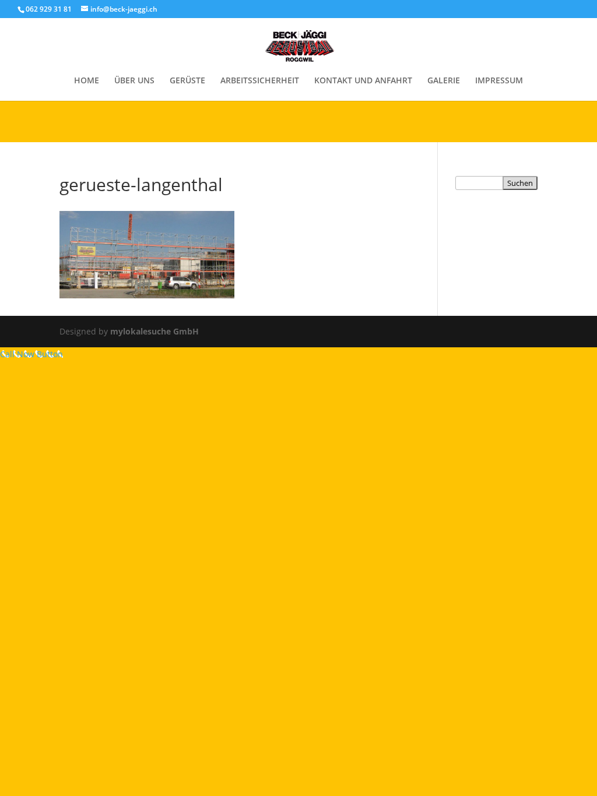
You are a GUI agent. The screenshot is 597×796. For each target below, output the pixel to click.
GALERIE (443, 81)
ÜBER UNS (134, 81)
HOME (86, 81)
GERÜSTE (187, 81)
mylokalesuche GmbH (154, 331)
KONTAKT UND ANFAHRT (363, 81)
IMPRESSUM (499, 81)
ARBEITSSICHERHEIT (259, 81)
